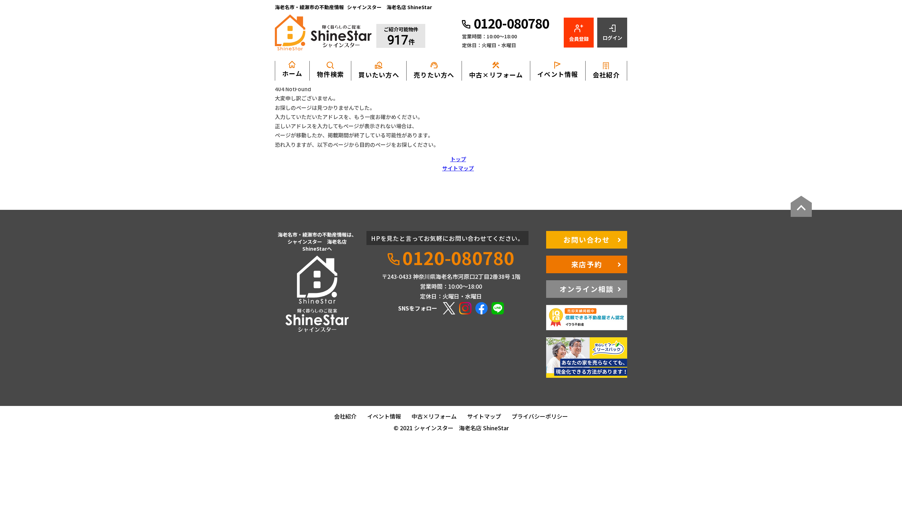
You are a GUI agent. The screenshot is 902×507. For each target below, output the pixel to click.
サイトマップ (458, 168)
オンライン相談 (587, 289)
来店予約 (586, 264)
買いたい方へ (378, 70)
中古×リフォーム (496, 70)
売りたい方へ (434, 70)
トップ (458, 159)
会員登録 (579, 38)
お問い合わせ (586, 239)
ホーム (292, 73)
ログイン (612, 37)
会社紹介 (606, 74)
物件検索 (330, 74)
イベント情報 (557, 74)
